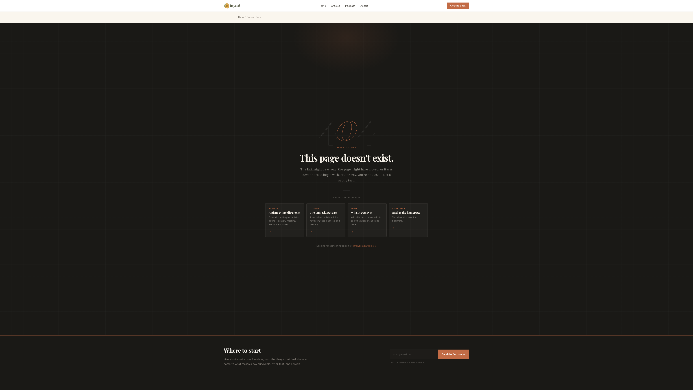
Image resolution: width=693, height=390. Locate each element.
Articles (335, 5)
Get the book (458, 5)
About (364, 5)
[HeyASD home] (232, 6)
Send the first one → (453, 354)
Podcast (350, 5)
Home (322, 5)
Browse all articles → (364, 245)
